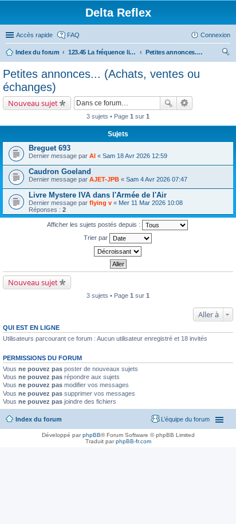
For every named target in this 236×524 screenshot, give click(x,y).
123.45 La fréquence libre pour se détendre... (102, 52)
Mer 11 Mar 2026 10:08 (151, 202)
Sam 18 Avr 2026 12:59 (135, 155)
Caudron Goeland (60, 171)
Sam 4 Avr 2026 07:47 (156, 179)
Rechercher (168, 103)
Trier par (96, 237)
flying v (100, 202)
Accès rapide (34, 34)
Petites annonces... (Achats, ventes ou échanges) (174, 52)
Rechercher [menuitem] (225, 53)
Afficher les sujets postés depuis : (94, 224)
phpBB (91, 435)
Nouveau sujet (33, 103)
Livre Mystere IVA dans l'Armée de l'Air (98, 195)
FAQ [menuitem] (73, 34)
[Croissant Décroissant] (118, 251)
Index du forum (37, 52)
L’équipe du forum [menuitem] (185, 419)
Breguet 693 (49, 148)
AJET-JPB (104, 179)
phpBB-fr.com (133, 441)
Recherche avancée (184, 103)
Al (92, 155)
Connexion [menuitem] (215, 34)
